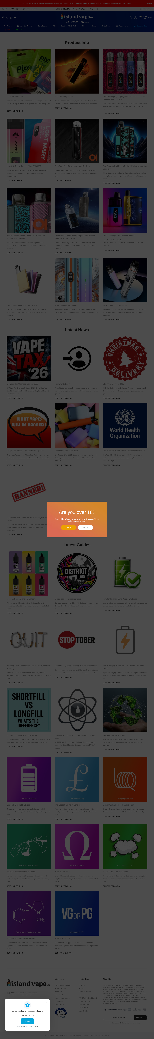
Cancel (85, 528)
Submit (68, 528)
